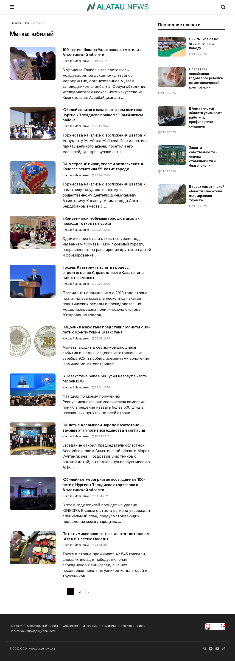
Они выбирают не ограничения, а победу (203, 43)
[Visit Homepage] (117, 6)
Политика (109, 625)
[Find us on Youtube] (217, 648)
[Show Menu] (12, 7)
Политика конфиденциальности (33, 631)
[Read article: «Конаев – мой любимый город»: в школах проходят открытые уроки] (33, 232)
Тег (27, 23)
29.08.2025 (102, 283)
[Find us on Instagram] (204, 648)
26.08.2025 (102, 338)
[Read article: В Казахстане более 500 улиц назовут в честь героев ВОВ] (33, 389)
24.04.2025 (102, 387)
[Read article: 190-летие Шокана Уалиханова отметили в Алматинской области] (33, 63)
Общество (70, 625)
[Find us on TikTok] (223, 648)
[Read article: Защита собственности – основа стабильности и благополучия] (172, 155)
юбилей (38, 23)
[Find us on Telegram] (211, 648)
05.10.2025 (101, 126)
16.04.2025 (101, 436)
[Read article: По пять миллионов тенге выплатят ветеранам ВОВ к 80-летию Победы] (33, 547)
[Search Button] (223, 7)
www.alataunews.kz (41, 648)
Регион (126, 625)
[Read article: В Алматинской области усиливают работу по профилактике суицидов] (172, 116)
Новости (16, 625)
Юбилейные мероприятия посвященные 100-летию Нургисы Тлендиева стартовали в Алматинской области (103, 484)
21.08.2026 (199, 54)
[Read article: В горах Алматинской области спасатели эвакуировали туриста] (172, 194)
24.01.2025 (101, 545)
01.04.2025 (101, 496)
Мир (140, 625)
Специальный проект (42, 625)
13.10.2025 (101, 61)
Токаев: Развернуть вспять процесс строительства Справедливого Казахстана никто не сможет (103, 272)
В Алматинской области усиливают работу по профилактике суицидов (205, 117)
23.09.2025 (102, 229)
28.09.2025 (102, 175)
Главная (15, 23)
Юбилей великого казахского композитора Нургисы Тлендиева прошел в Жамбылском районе (102, 114)
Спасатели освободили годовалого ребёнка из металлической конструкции (206, 78)
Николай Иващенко (75, 61)
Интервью (90, 625)
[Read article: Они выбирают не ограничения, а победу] (172, 47)
